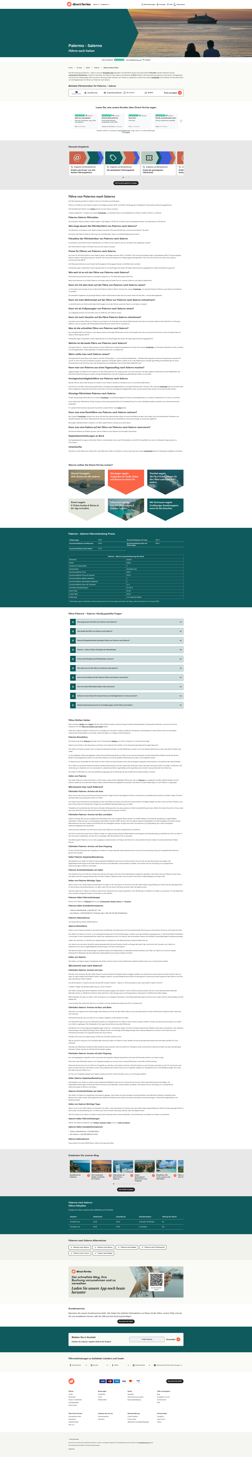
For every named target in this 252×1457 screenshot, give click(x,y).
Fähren (159, 1422)
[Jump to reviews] (126, 60)
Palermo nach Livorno (81, 1253)
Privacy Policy (132, 1419)
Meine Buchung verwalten (135, 1397)
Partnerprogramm (103, 1416)
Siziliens (114, 741)
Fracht (100, 1397)
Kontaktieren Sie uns (163, 1397)
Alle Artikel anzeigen (126, 1189)
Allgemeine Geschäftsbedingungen (138, 1422)
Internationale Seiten (75, 1416)
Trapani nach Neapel (105, 1253)
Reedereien (72, 1397)
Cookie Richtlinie (133, 1416)
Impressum (72, 1449)
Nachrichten (72, 1419)
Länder (71, 1394)
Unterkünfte (148, 451)
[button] (126, 622)
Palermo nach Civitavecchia (155, 1247)
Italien (88, 68)
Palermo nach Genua (104, 1247)
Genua (118, 901)
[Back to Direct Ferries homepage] (79, 4)
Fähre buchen (73, 1405)
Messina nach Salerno (81, 1247)
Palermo (87, 741)
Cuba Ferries (161, 1419)
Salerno (97, 68)
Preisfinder (156, 77)
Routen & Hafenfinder (75, 1400)
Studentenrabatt (73, 1422)
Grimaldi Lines (108, 73)
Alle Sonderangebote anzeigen (126, 183)
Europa (79, 68)
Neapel (113, 901)
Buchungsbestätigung (134, 1400)
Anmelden (131, 1394)
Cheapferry (160, 1416)
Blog (158, 1394)
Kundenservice (161, 1400)
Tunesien (128, 901)
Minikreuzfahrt (102, 1400)
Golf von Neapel (124, 1123)
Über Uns (71, 1424)
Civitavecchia (105, 901)
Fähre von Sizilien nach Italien (92, 727)
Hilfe (158, 1402)
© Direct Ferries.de (74, 1439)
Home (71, 68)
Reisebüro (101, 1419)
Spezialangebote (74, 1402)
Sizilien (81, 724)
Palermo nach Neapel (128, 1247)
